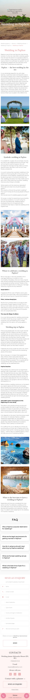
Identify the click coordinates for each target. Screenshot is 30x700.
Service (14, 43)
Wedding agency (5, 43)
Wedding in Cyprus (6, 45)
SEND (15, 643)
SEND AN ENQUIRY (15, 684)
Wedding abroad (21, 43)
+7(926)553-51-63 (15, 661)
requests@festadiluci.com (15, 667)
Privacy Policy (15, 689)
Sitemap (15, 695)
